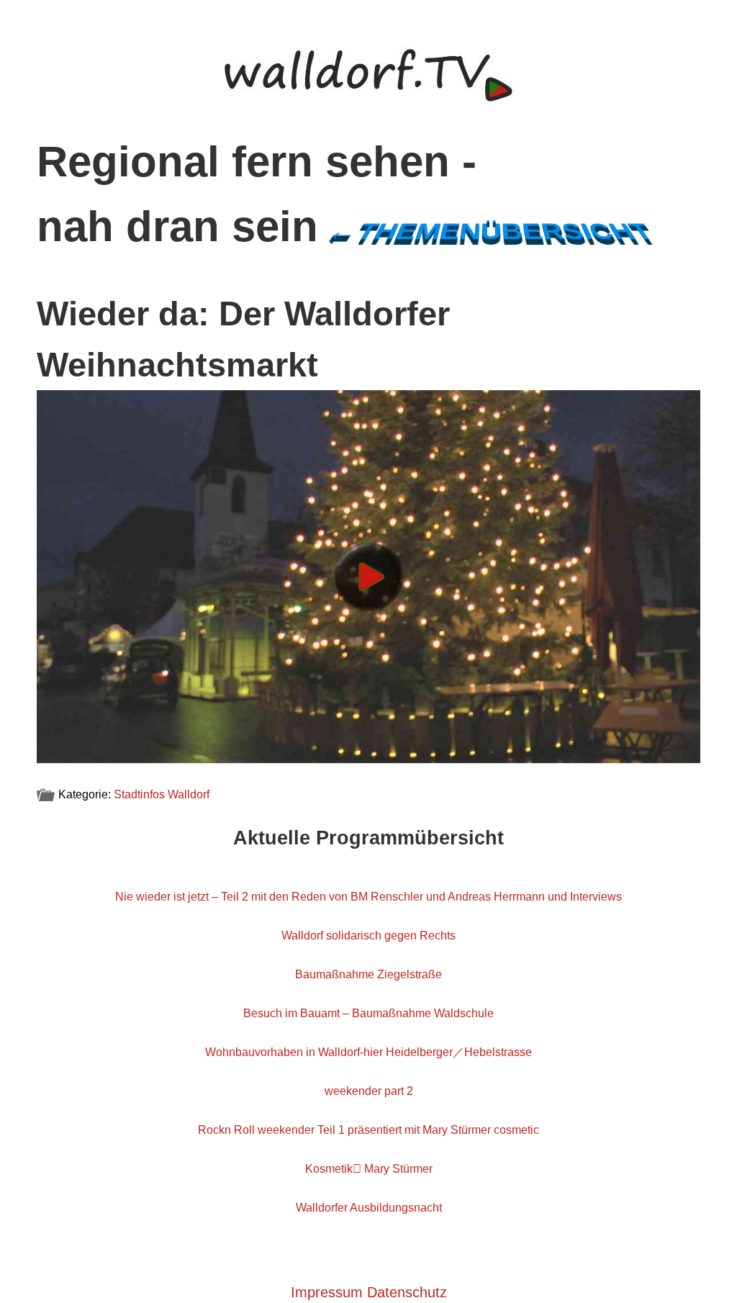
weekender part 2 (369, 1091)
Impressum (327, 1292)
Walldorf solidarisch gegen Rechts (368, 935)
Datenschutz (407, 1292)
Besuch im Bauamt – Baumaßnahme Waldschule (368, 1013)
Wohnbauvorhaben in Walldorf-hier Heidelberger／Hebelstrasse (368, 1052)
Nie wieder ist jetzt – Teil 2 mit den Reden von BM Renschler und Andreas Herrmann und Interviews (368, 897)
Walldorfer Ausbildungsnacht (369, 1207)
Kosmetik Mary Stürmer (369, 1169)
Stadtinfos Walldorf (161, 794)
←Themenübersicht (490, 232)
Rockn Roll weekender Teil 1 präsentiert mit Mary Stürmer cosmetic (368, 1130)
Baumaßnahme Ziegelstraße (368, 974)
